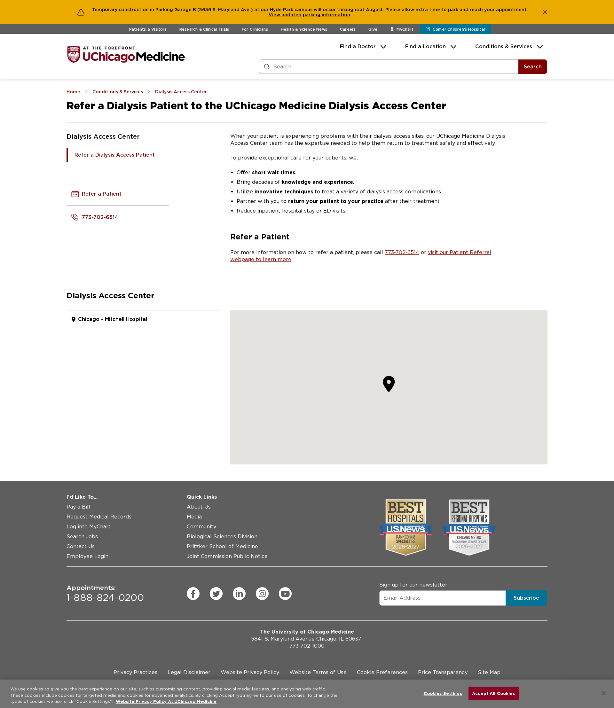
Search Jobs (82, 536)
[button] (389, 383)
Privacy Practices (135, 672)
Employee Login (87, 556)
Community (201, 527)
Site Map (489, 672)
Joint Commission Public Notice (227, 556)
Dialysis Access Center (103, 136)
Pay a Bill (78, 507)
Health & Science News (304, 29)
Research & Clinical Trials (204, 29)
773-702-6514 (402, 252)
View (275, 14)
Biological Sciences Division (222, 536)
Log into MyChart (89, 527)
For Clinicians (255, 29)
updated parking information (315, 14)
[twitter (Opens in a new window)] (216, 593)
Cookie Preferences (382, 672)
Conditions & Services (503, 46)
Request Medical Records (99, 517)
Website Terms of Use (318, 672)
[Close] (604, 693)
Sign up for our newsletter (413, 585)
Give (372, 29)
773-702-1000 (307, 646)
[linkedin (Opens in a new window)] (239, 593)
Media (194, 517)
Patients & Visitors (148, 29)
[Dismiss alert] (544, 12)
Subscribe (526, 598)
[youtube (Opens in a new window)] (285, 593)
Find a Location (425, 46)
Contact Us (81, 546)
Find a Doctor (358, 46)
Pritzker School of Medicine (222, 546)
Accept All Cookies (493, 693)
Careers (348, 29)
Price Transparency (443, 672)
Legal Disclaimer (189, 672)
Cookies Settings (443, 693)
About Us (199, 507)
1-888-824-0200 (105, 593)
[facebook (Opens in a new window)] (193, 593)
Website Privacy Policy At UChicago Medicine (166, 701)
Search (533, 67)
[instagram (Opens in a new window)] (262, 593)
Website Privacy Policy (250, 672)
